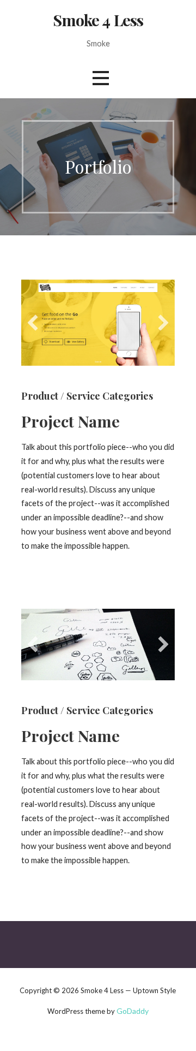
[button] (32, 322)
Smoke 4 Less (98, 19)
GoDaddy (133, 1011)
